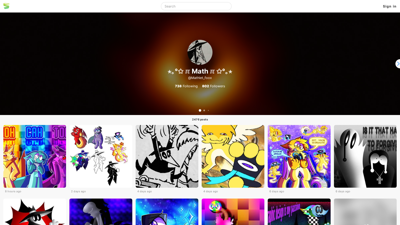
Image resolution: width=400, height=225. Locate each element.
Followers (213, 86)
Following (186, 86)
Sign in (390, 6)
